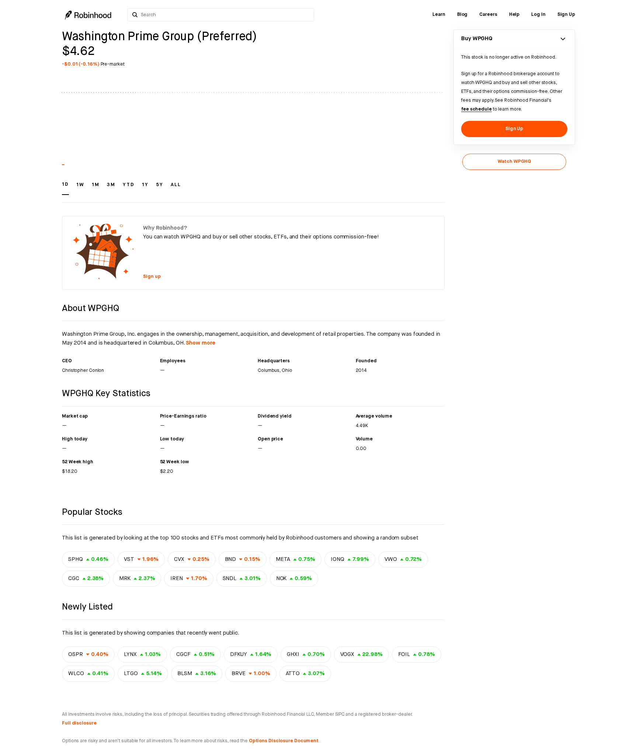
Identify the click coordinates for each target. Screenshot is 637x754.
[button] (65, 188)
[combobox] (225, 14)
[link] (438, 14)
